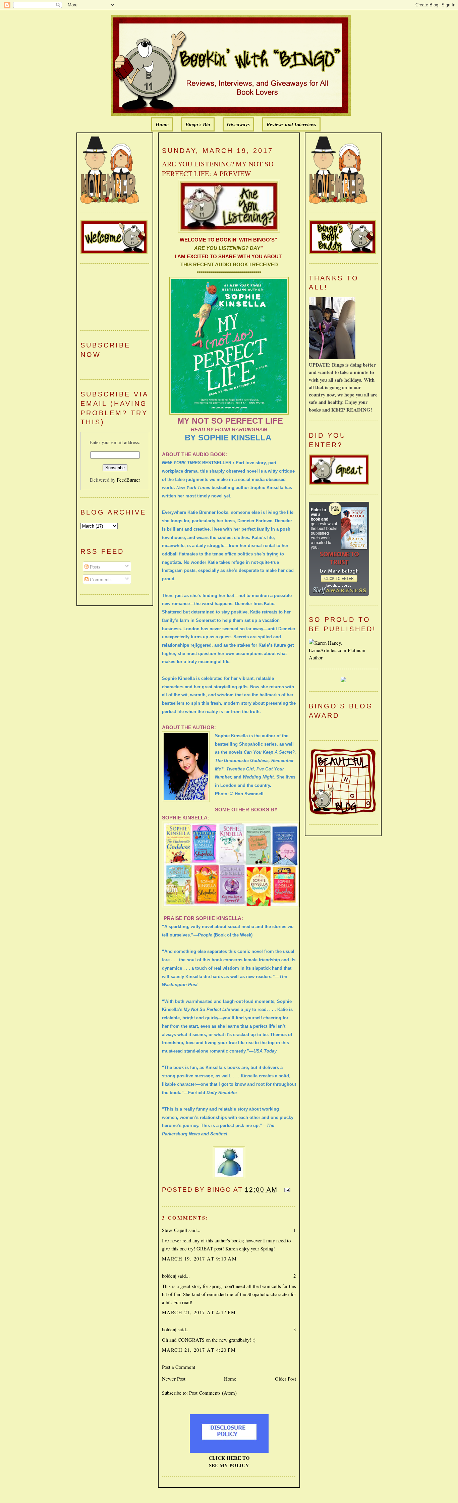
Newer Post (173, 1378)
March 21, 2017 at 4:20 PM (199, 1349)
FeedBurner (128, 479)
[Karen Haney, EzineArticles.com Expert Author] (343, 657)
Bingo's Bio (197, 124)
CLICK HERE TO (229, 1457)
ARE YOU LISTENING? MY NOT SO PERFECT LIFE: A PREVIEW (218, 168)
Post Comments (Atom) (213, 1392)
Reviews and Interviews (291, 124)
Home (162, 124)
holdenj (169, 1275)
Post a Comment (178, 1366)
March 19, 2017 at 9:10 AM (199, 1258)
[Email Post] (286, 1189)
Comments (100, 579)
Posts (94, 566)
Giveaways (238, 124)
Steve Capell (174, 1230)
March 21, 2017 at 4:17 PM (199, 1312)
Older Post (285, 1378)
